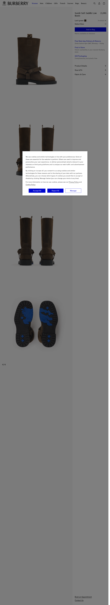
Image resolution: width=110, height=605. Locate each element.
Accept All (37, 190)
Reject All (55, 190)
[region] (54, 173)
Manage (73, 190)
